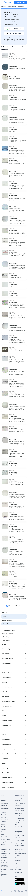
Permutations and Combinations (19, 846)
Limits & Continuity (7, 620)
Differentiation (13, 55)
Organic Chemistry (6, 839)
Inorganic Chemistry (6, 842)
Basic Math (18, 805)
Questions (8, 6)
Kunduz (3, 6)
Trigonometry (18, 843)
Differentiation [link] (21, 6)
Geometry (3, 831)
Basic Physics (18, 813)
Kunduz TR (4, 805)
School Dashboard (6, 820)
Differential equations (7, 627)
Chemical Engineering (7, 869)
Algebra (3, 824)
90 (16, 606)
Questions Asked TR (6, 808)
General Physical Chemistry (19, 821)
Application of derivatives (8, 630)
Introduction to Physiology (19, 850)
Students (3, 800)
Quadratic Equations (20, 798)
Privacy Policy (17, 40)
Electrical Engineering (7, 871)
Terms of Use (10, 40)
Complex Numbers (19, 840)
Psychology (4, 862)
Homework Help (5, 798)
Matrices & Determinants (18, 825)
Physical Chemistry (6, 837)
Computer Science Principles (6, 850)
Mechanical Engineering (4, 866)
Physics (3, 834)
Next (19, 606)
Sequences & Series (20, 803)
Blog (16, 863)
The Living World (19, 810)
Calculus (14, 6)
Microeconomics (5, 847)
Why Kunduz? (18, 860)
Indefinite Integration (7, 633)
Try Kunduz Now (20, 2)
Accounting (4, 857)
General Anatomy (19, 818)
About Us (17, 858)
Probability (17, 815)
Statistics (3, 829)
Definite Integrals (6, 636)
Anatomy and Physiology (4, 875)
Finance (3, 860)
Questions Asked (5, 803)
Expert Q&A (4, 815)
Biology (3, 844)
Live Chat (3, 817)
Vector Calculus (6, 640)
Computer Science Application (6, 854)
